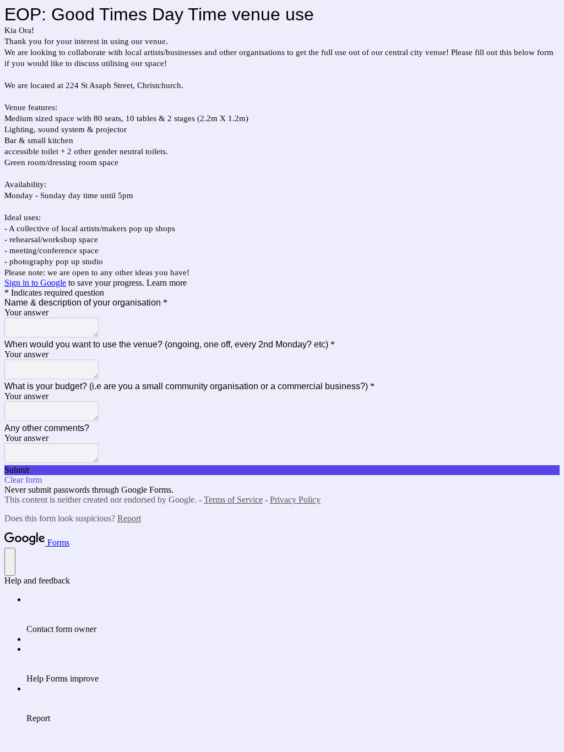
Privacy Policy (295, 499)
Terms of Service (233, 499)
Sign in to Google (35, 282)
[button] (282, 470)
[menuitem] (293, 614)
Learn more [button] (167, 282)
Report (129, 518)
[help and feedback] (9, 562)
